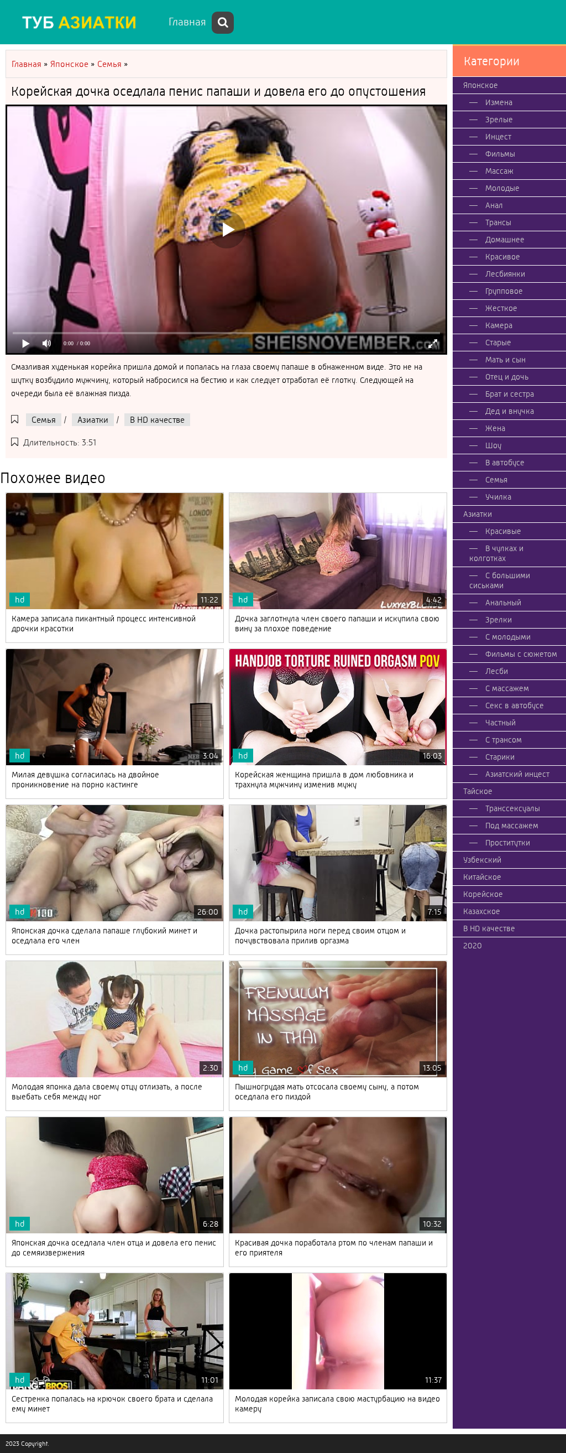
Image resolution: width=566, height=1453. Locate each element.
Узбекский (482, 860)
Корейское (483, 894)
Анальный (503, 603)
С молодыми (508, 637)
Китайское (482, 877)
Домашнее (505, 240)
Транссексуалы (512, 808)
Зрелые (499, 119)
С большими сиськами (499, 580)
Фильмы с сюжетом (521, 654)
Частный (500, 723)
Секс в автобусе (514, 705)
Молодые (502, 188)
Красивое (502, 257)
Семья (44, 419)
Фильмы (500, 154)
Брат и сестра (509, 394)
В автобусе (505, 463)
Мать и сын (505, 360)
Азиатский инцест (517, 774)
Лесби (496, 671)
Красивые (503, 531)
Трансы (498, 222)
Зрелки (498, 620)
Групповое (504, 291)
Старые (498, 342)
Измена (498, 102)
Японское (480, 85)
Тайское (477, 791)
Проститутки (507, 843)
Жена (495, 428)
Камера (498, 325)
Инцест (498, 137)
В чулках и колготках (496, 553)
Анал (494, 205)
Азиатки (92, 419)
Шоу (493, 445)
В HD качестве (157, 419)
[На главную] (83, 22)
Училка (498, 497)
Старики (500, 757)
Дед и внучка (509, 411)
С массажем (507, 688)
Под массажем (511, 826)
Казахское (481, 911)
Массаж (499, 171)
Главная (187, 21)
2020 (472, 946)
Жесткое (501, 308)
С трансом (503, 740)
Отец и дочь (506, 377)
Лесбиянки (505, 274)
